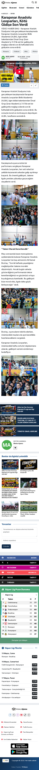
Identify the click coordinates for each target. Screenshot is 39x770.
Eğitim (4, 8)
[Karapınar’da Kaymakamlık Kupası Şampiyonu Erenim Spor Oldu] (28, 483)
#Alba (26, 51)
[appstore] (19, 746)
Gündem (30, 8)
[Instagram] (17, 715)
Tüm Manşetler (28, 732)
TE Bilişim (25, 767)
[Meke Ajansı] (9, 2)
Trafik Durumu (27, 727)
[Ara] (33, 3)
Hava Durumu (27, 722)
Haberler (4, 13)
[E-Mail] (15, 448)
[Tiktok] (25, 715)
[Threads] (29, 715)
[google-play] (19, 752)
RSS (6, 760)
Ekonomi (13, 8)
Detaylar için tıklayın (19, 640)
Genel (21, 8)
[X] (14, 715)
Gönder (6, 546)
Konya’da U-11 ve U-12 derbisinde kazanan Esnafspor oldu (10, 514)
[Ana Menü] (36, 3)
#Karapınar (6, 51)
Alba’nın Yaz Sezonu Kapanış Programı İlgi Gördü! (9, 472)
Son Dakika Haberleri (11, 739)
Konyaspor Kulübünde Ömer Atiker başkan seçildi (28, 514)
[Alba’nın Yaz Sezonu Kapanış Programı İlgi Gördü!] (10, 464)
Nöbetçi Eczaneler (10, 722)
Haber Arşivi (27, 739)
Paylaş (6, 85)
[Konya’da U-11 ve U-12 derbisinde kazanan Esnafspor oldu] (10, 506)
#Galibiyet (16, 51)
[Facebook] (10, 715)
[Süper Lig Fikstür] (36, 648)
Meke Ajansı (18, 443)
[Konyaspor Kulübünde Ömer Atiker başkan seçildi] (28, 506)
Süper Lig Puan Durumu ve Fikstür (7, 733)
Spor (13, 13)
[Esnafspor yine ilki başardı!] (28, 464)
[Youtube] (21, 715)
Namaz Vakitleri (9, 727)
